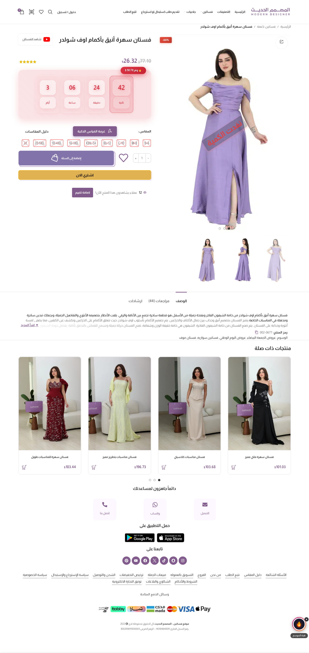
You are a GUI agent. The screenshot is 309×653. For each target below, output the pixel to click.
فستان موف (187, 337)
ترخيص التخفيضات (131, 575)
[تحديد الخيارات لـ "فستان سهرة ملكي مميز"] (233, 467)
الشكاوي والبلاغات (158, 581)
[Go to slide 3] (220, 228)
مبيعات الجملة (157, 575)
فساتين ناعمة (266, 26)
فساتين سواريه (207, 337)
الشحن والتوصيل (104, 575)
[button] (299, 628)
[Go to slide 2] (224, 228)
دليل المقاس (252, 575)
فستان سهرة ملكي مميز (259, 457)
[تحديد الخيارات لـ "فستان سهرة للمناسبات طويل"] (24, 467)
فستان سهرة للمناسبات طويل (49, 457)
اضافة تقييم (82, 192)
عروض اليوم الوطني (233, 337)
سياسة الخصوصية (35, 575)
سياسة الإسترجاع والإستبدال (70, 575)
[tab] (178, 299)
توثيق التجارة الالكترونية (127, 581)
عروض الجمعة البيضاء (261, 337)
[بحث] (50, 11)
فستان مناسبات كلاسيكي (189, 457)
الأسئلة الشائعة (276, 575)
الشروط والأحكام (186, 581)
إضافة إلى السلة (71, 158)
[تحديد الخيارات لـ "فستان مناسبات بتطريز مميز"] (94, 467)
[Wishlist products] (41, 11)
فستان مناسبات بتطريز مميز (119, 457)
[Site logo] (270, 11)
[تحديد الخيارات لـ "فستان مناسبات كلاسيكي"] (164, 467)
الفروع (202, 575)
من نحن (215, 575)
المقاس (145, 131)
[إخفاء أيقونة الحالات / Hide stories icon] (306, 619)
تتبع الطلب (232, 575)
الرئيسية (285, 26)
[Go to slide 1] (229, 228)
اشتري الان (85, 175)
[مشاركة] (281, 42)
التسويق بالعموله (181, 575)
